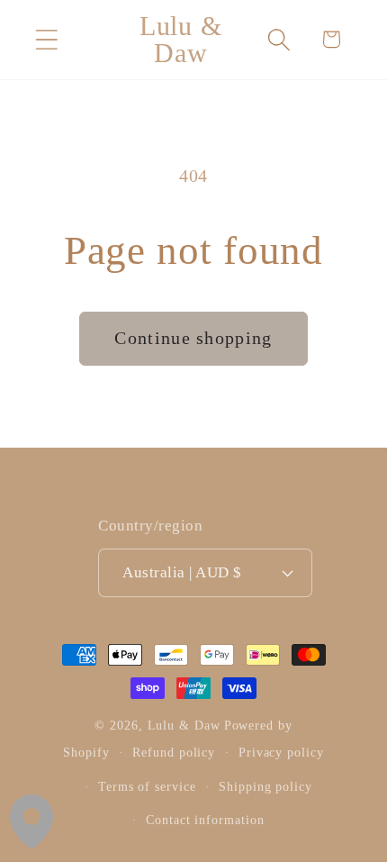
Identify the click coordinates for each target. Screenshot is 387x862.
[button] (46, 39)
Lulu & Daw (184, 725)
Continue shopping (193, 338)
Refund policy (173, 752)
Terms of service (147, 786)
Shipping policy (265, 786)
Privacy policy (281, 752)
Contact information (205, 819)
